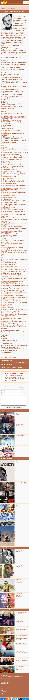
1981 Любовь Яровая (7, 223)
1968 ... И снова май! (7, 313)
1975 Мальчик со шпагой (8, 281)
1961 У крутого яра (6, 327)
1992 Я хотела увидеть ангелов (10, 144)
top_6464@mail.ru (5, 682)
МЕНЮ (2, 3)
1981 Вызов (4, 228)
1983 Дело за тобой (7, 209)
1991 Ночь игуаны (6, 159)
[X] (20, 699)
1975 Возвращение (6, 285)
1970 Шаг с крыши (6, 304)
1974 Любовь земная (7, 295)
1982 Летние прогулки (7, 214)
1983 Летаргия (5, 207)
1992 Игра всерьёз (6, 149)
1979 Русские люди (6, 256)
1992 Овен (4, 147)
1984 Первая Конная (7, 202)
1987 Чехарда (5, 178)
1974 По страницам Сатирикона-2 (11, 292)
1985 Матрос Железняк (8, 192)
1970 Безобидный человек (9, 306)
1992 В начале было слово (9, 152)
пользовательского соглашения (15, 678)
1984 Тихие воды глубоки (8, 197)
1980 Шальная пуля (6, 233)
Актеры (5, 8)
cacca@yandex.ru (5, 683)
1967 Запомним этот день (8, 318)
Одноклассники (5, 693)
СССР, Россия (11, 8)
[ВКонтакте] (3, 699)
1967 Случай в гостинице (8, 314)
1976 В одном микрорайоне (9, 275)
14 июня (3, 357)
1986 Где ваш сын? (6, 185)
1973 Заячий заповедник (8, 299)
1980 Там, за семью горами (9, 235)
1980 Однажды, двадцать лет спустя (12, 244)
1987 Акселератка (6, 183)
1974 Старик (4, 290)
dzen (2, 690)
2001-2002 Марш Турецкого (9, 106)
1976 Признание (6, 271)
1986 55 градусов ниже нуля (9, 188)
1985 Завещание (6, 195)
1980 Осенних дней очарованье (10, 240)
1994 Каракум (5, 133)
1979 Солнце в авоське (8, 252)
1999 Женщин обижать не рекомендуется (13, 116)
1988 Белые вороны (7, 176)
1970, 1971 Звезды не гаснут (9, 302)
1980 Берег (4, 250)
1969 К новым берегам (7, 309)
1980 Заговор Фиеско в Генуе (9, 247)
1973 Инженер (5, 297)
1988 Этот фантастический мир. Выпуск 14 (13, 173)
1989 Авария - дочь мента (8, 171)
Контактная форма (6, 685)
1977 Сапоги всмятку (7, 269)
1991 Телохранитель (7, 154)
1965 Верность (5, 321)
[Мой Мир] (26, 699)
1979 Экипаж (5, 263)
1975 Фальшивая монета (8, 278)
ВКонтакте (3, 691)
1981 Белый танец (6, 231)
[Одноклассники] (8, 699)
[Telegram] (14, 699)
